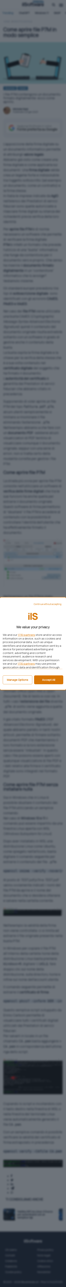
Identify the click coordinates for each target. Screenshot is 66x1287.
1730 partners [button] (26, 635)
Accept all (48, 680)
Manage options (17, 680)
